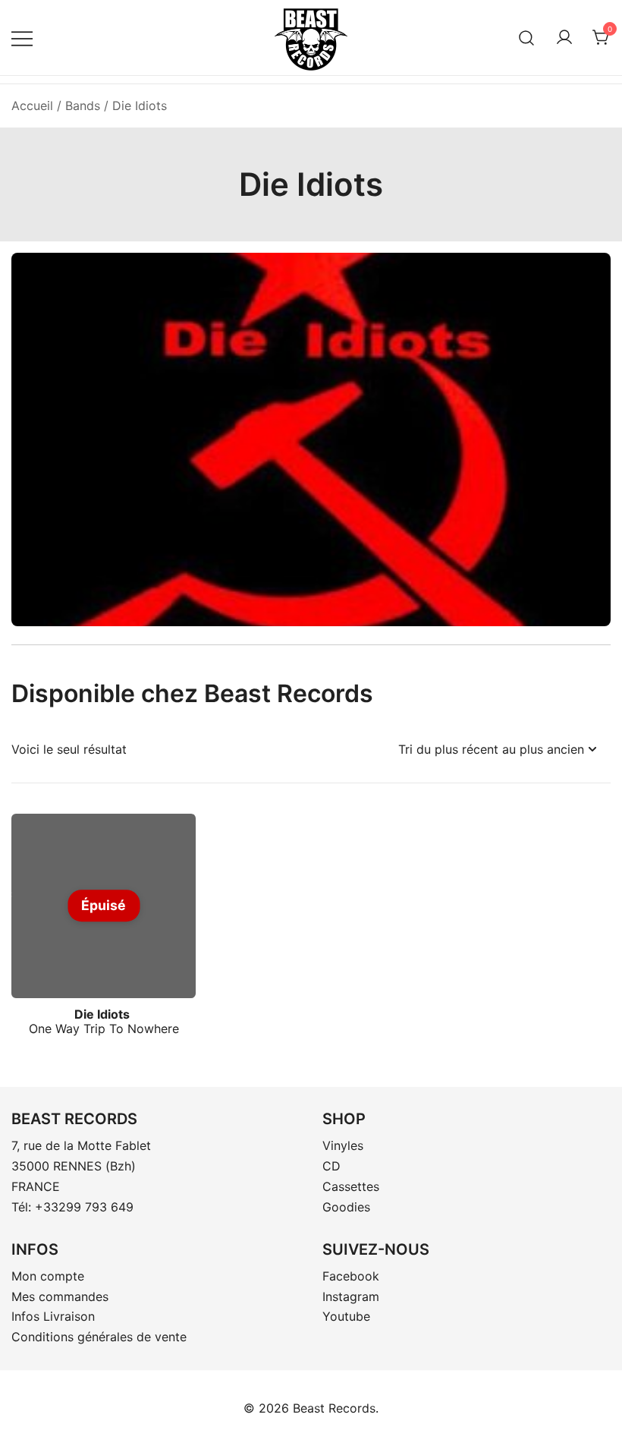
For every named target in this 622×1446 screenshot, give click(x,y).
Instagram (350, 1296)
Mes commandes (59, 1296)
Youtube (346, 1316)
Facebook (350, 1276)
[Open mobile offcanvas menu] (22, 37)
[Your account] (564, 38)
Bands (82, 105)
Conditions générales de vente (99, 1336)
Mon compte (47, 1276)
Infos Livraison (53, 1316)
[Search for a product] (526, 37)
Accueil (32, 105)
